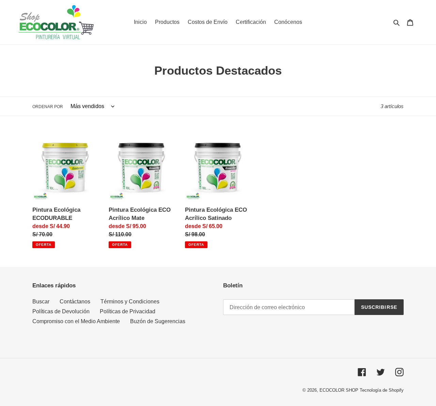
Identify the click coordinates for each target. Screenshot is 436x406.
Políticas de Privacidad (127, 311)
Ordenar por (47, 106)
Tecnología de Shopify (382, 390)
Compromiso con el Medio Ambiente (76, 321)
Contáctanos (75, 301)
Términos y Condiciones (129, 301)
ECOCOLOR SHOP (339, 390)
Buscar (40, 301)
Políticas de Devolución (61, 311)
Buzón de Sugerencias (157, 321)
